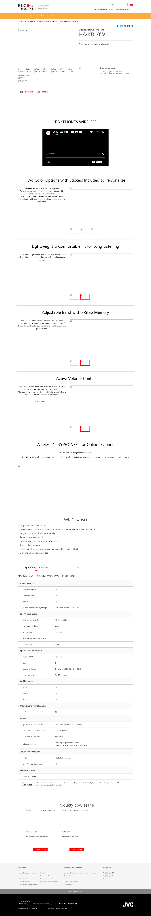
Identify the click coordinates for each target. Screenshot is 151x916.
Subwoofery (68, 885)
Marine (66, 879)
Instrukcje (45, 92)
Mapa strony (50, 908)
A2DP (25, 687)
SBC (24, 712)
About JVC (22, 904)
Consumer (21, 21)
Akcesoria (95, 873)
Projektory (107, 867)
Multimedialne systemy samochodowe (76, 873)
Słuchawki (30, 21)
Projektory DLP (108, 876)
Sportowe (21, 876)
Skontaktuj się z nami (122, 9)
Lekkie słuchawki (23, 879)
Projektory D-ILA (108, 873)
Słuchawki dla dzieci (42, 21)
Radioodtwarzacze (70, 876)
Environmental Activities (41, 904)
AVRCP (25, 693)
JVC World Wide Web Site (65, 904)
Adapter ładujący (29, 744)
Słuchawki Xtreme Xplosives (49, 882)
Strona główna (75, 892)
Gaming (42, 873)
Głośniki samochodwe (71, 882)
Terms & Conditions (61, 908)
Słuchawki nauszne (46, 879)
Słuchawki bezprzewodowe (27, 873)
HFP (24, 700)
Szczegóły (42, 849)
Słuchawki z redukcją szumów (28, 885)
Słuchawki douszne (24, 882)
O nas (111, 9)
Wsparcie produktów (100, 9)
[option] (105, 71)
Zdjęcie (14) (28, 92)
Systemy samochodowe (73, 867)
